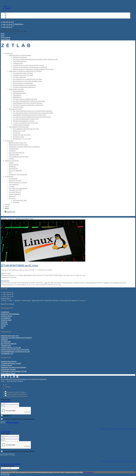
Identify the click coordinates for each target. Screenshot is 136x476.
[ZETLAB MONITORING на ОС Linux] (43, 261)
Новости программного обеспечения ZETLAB (18, 270)
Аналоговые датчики (16, 89)
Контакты (4, 324)
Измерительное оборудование (20, 55)
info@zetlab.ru (18, 24)
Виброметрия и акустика (10, 336)
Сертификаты (6, 318)
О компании (5, 312)
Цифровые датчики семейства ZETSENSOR (16, 338)
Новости (11, 219)
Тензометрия (6, 342)
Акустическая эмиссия (8, 344)
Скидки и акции (6, 316)
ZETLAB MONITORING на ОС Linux (19, 265)
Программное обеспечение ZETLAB (13, 371)
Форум (3, 326)
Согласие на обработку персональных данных (18, 419)
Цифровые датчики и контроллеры (13, 367)
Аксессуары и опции (8, 373)
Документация (6, 320)
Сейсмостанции (6, 365)
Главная (3, 219)
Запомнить (7, 416)
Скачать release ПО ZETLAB (11, 347)
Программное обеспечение (19, 127)
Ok (84, 472)
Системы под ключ (15, 109)
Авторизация (5, 432)
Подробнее (5, 281)
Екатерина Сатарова (44, 270)
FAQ (2, 328)
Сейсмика (4, 340)
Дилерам (4, 322)
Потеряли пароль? (12, 422)
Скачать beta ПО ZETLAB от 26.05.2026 (15, 349)
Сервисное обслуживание (10, 314)
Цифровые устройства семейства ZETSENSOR (25, 71)
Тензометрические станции (11, 363)
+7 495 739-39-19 (6, 27)
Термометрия (6, 345)
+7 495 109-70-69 (6, 22)
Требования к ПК (7, 353)
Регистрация (5, 402)
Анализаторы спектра (8, 361)
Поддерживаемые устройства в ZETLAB (15, 351)
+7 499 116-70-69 (6, 24)
